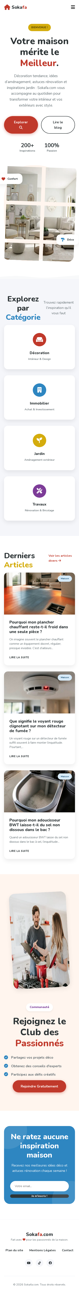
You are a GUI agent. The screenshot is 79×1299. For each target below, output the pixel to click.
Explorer (21, 122)
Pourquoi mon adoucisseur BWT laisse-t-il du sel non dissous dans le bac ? (34, 825)
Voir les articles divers (60, 558)
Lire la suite (19, 657)
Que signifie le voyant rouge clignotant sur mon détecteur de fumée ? (37, 726)
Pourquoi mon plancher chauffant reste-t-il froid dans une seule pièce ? (38, 627)
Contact (67, 1250)
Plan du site (14, 1250)
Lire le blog (58, 125)
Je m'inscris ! (39, 1196)
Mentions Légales (42, 1250)
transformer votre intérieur (30, 99)
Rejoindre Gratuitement (39, 1086)
